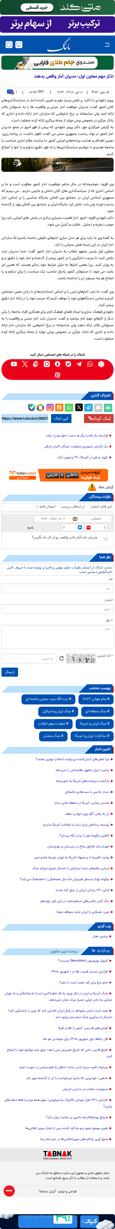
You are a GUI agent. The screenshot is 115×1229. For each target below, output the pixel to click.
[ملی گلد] (57, 7)
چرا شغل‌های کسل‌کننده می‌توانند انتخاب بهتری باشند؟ (72, 759)
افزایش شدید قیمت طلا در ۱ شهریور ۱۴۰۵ (79, 971)
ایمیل (109, 600)
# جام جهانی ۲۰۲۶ (96, 699)
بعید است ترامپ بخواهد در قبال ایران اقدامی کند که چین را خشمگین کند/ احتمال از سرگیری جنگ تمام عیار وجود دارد (60, 1014)
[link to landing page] (59, 44)
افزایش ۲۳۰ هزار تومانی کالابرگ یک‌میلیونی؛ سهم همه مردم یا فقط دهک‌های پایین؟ (58, 1103)
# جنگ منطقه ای (97, 711)
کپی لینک (61, 418)
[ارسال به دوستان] (98, 408)
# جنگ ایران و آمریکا (94, 724)
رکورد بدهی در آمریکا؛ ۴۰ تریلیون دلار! (83, 457)
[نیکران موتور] (57, 165)
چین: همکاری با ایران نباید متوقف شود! (82, 912)
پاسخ (30, 527)
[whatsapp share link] (69, 408)
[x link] (24, 364)
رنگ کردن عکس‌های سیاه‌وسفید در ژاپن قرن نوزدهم (74, 901)
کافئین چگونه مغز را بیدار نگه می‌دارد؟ (84, 835)
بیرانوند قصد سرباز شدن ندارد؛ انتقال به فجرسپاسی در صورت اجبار (63, 1067)
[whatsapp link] (90, 364)
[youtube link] (14, 364)
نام (111, 579)
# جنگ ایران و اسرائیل (58, 711)
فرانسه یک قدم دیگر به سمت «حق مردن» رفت (77, 435)
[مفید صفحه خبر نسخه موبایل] (57, 24)
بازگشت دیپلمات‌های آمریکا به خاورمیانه (82, 781)
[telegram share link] (88, 408)
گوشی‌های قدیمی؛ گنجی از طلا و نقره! (83, 1028)
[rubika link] (101, 364)
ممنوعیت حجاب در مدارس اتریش (85, 1089)
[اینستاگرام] (49, 407)
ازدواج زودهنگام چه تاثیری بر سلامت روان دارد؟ (77, 1117)
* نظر (109, 620)
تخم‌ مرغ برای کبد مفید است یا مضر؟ (83, 982)
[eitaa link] (35, 364)
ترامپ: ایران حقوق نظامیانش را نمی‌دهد (82, 770)
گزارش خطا (106, 487)
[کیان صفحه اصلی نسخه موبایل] (57, 1221)
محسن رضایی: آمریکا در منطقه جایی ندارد (81, 803)
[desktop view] (18, 44)
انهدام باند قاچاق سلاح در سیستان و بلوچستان (78, 846)
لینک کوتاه (101, 418)
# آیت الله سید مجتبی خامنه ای (48, 699)
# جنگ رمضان (53, 736)
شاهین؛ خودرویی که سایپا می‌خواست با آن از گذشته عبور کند (67, 1078)
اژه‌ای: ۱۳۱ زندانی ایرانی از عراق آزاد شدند (82, 890)
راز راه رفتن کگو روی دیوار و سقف (87, 814)
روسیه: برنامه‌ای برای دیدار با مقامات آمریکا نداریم (76, 825)
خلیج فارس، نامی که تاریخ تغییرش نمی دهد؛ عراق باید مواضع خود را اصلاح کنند (59, 1053)
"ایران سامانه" (47, 1191)
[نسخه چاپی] (108, 408)
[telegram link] (79, 364)
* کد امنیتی (105, 656)
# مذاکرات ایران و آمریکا (92, 736)
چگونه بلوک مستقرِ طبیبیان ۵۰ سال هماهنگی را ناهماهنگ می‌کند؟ (64, 879)
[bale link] (68, 364)
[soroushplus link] (57, 364)
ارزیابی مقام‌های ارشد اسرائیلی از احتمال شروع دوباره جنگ (70, 868)
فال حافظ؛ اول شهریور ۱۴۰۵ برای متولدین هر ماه (75, 1039)
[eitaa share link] (59, 408)
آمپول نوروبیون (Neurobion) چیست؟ (83, 961)
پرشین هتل (100, 936)
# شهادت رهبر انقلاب (53, 724)
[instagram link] (46, 364)
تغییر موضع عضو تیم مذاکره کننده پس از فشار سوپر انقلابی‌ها (66, 1128)
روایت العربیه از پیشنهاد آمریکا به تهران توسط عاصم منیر (71, 857)
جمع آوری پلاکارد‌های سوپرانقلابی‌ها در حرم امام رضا (74, 1139)
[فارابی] (57, 63)
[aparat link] (57, 375)
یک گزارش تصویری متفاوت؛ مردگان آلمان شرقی (76, 446)
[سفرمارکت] (57, 475)
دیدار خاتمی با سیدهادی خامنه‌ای (87, 792)
